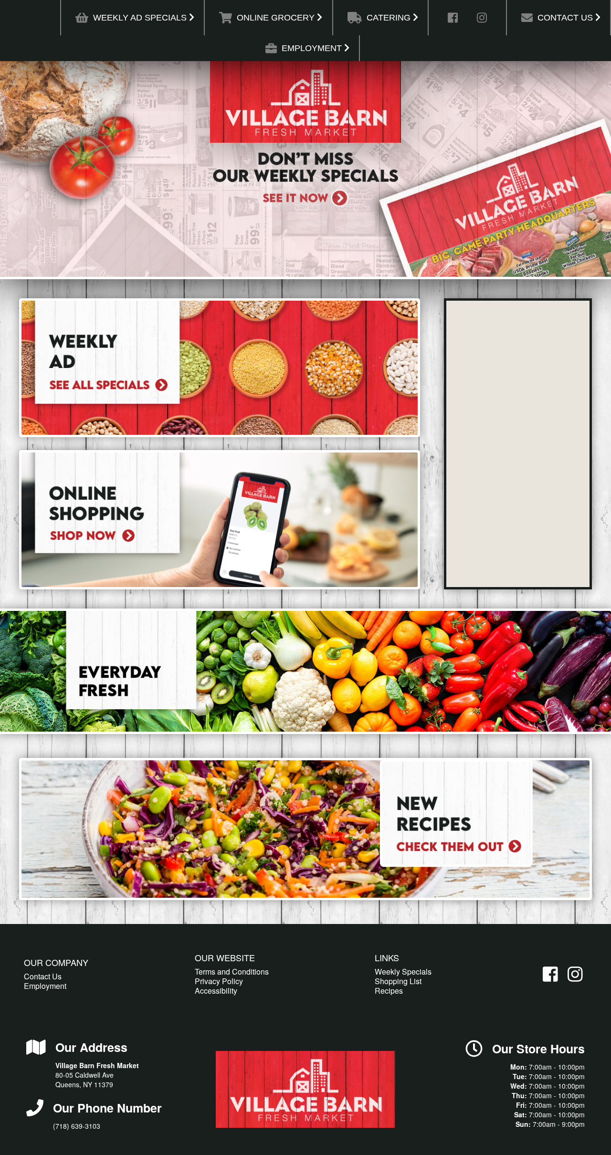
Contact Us (43, 976)
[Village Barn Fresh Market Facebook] (453, 22)
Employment (45, 985)
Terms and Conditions (232, 971)
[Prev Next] (305, 169)
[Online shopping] (219, 519)
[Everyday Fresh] (305, 671)
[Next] (593, 170)
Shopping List (398, 981)
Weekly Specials (403, 971)
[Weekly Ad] (219, 367)
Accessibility (216, 990)
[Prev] (18, 170)
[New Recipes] (305, 829)
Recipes (389, 990)
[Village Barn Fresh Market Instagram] (482, 22)
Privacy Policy (219, 981)
